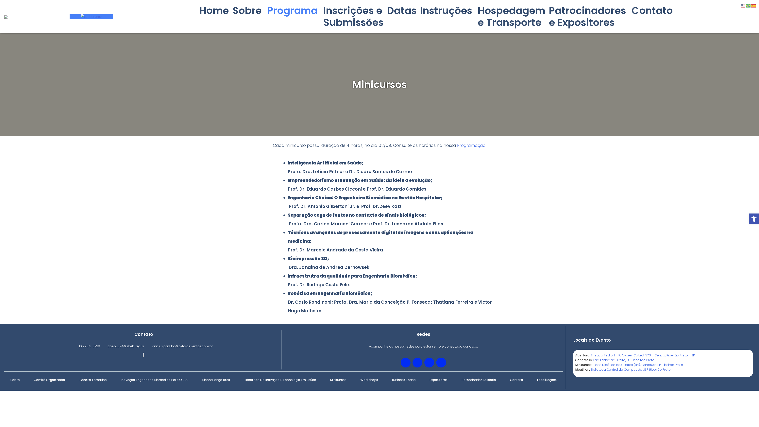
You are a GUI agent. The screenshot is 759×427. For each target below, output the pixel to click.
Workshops (369, 380)
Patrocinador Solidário (479, 380)
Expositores (438, 380)
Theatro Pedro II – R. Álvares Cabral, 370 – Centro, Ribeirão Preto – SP (643, 355)
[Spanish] (753, 5)
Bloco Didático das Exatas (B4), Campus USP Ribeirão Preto (638, 365)
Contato (652, 10)
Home (214, 10)
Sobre (15, 380)
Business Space (404, 380)
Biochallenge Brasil (216, 380)
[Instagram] (441, 362)
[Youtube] (429, 362)
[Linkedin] (417, 362)
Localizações (547, 380)
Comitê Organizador (49, 380)
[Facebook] (406, 362)
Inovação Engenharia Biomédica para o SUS (154, 380)
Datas (401, 10)
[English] (743, 5)
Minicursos (338, 380)
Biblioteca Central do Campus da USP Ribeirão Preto (631, 369)
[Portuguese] (748, 5)
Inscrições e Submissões (353, 16)
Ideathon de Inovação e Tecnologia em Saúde (280, 380)
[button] (754, 219)
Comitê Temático (93, 380)
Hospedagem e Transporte (511, 16)
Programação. (471, 145)
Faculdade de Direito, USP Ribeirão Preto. (624, 360)
